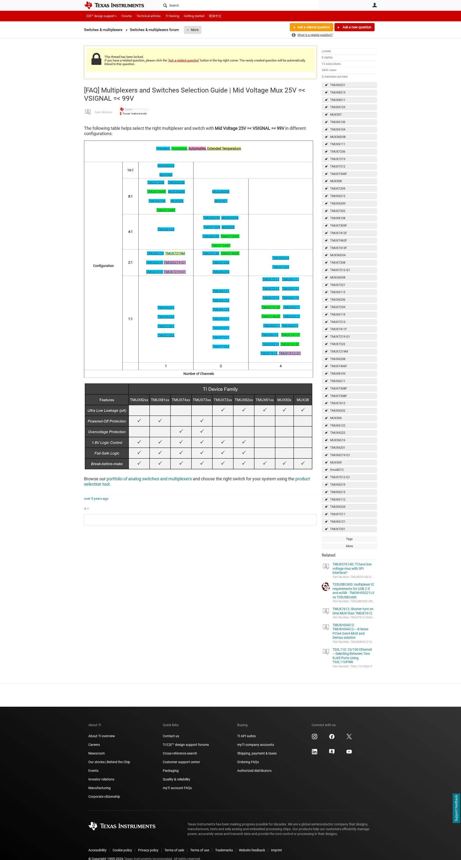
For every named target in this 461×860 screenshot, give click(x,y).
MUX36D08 (338, 137)
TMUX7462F (338, 240)
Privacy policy (148, 850)
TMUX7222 (337, 344)
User (374, 5)
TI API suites (246, 736)
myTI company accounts (255, 745)
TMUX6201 (337, 447)
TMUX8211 (337, 100)
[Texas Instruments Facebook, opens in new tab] (332, 738)
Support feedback (456, 808)
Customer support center (181, 762)
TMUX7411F (338, 329)
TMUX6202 (337, 410)
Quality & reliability (176, 779)
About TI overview (101, 736)
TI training (172, 16)
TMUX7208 (337, 262)
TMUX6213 (337, 492)
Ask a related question (313, 27)
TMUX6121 (337, 521)
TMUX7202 (337, 211)
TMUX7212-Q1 (340, 270)
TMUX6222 (337, 432)
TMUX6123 (337, 107)
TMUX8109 (337, 373)
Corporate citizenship (104, 796)
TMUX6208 (337, 359)
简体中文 (215, 16)
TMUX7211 (337, 514)
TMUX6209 (337, 203)
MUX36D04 (338, 255)
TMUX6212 (337, 196)
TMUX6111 (337, 144)
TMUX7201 (337, 529)
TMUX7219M (339, 351)
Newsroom (96, 753)
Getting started (194, 16)
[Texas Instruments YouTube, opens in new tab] (349, 753)
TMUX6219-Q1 (340, 455)
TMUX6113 (337, 292)
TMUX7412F (338, 233)
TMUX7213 (337, 322)
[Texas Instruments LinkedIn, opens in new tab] (314, 753)
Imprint (276, 850)
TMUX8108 (337, 218)
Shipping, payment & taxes (257, 753)
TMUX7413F (338, 248)
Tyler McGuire (103, 112)
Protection (179, 148)
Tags (349, 539)
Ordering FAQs (248, 762)
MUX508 (336, 181)
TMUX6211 (337, 381)
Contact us (171, 736)
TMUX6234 (337, 506)
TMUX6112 (337, 499)
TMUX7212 (337, 166)
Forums (126, 16)
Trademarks (224, 850)
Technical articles (149, 16)
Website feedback (252, 850)
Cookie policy (122, 850)
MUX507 (336, 114)
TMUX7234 (337, 307)
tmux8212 (337, 469)
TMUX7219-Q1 (340, 336)
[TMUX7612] (277, 353)
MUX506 (336, 418)
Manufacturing (99, 788)
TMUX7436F (338, 366)
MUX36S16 (337, 440)
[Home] (117, 5)
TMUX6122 (337, 425)
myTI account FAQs (177, 788)
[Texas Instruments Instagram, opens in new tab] (314, 738)
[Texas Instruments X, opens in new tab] (349, 738)
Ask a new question (356, 27)
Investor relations (101, 779)
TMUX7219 (337, 159)
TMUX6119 (337, 314)
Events (93, 771)
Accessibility (97, 850)
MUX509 (336, 462)
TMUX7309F (338, 225)
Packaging (171, 771)
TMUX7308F (338, 388)
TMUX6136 (337, 122)
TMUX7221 (337, 285)
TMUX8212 (269, 335)
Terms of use (199, 850)
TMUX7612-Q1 (340, 477)
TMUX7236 (337, 151)
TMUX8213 (337, 92)
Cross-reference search (180, 753)
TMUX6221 (337, 85)
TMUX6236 (337, 299)
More (195, 30)
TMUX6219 (337, 484)
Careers (94, 745)
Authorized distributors (254, 771)
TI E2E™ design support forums (186, 745)
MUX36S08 (337, 277)
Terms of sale (174, 850)
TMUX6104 (337, 129)
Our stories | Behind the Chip (109, 762)
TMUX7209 (337, 188)
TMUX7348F (338, 396)
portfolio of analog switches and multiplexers (149, 478)
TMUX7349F (338, 174)
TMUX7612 (337, 403)
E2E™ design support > (101, 16)
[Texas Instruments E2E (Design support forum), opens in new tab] (332, 753)
